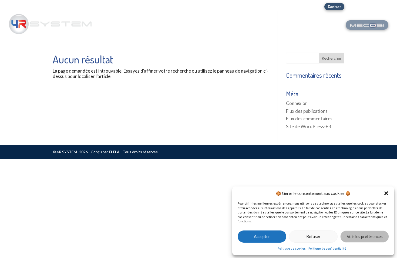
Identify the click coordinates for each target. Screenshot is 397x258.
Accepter (262, 236)
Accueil (256, 26)
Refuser (313, 236)
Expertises (321, 26)
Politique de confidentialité (327, 248)
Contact (334, 6)
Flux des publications (307, 111)
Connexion (297, 103)
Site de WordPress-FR (308, 126)
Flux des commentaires (309, 118)
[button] (386, 193)
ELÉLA (114, 152)
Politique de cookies (292, 248)
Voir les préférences (365, 236)
